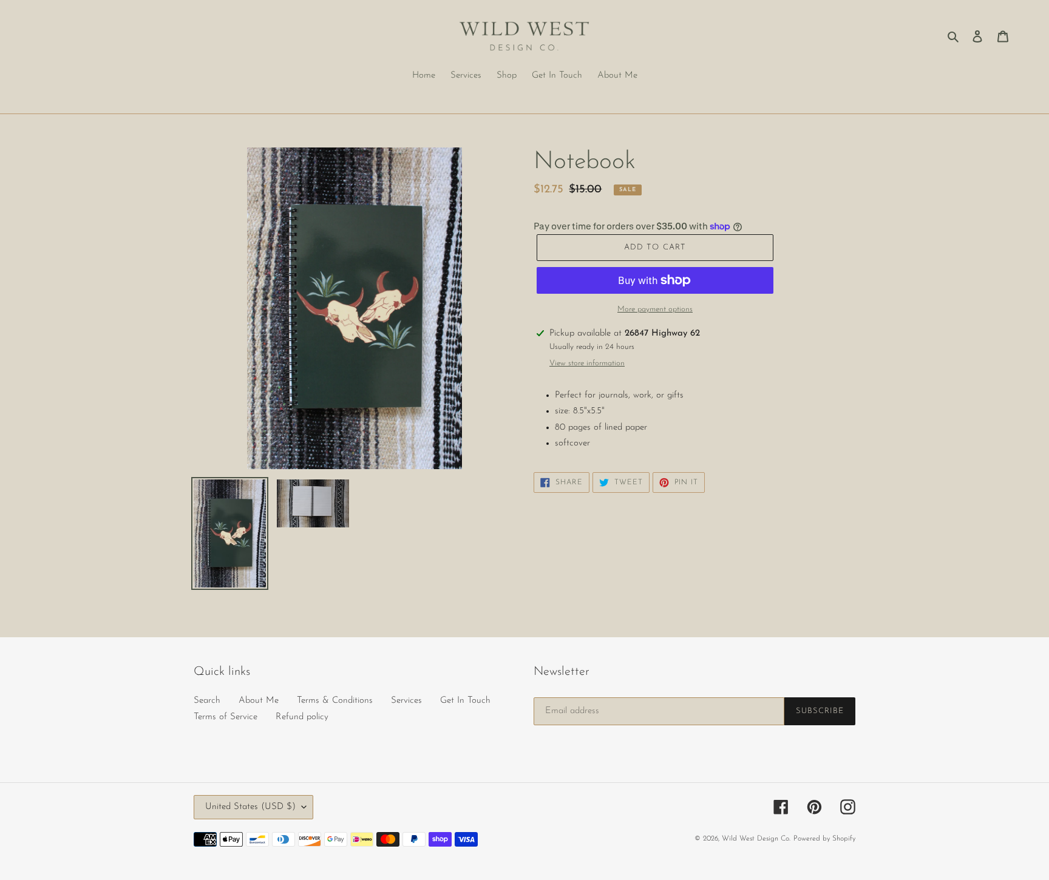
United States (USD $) (250, 806)
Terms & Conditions (335, 700)
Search (207, 700)
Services (406, 700)
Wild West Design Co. (756, 838)
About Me (259, 700)
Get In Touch (465, 700)
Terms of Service (225, 717)
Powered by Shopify (824, 838)
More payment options (655, 309)
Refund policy (302, 717)
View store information (587, 363)
